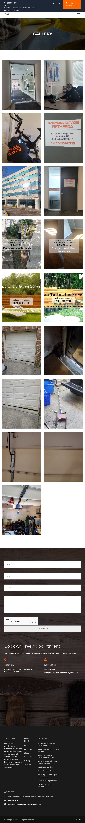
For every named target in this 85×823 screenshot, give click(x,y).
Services (27, 764)
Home (26, 745)
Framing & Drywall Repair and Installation (48, 762)
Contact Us (28, 757)
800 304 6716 (12, 3)
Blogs (26, 753)
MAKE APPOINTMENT (72, 4)
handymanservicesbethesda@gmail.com (61, 672)
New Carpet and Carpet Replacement (47, 776)
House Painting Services (47, 771)
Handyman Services (45, 767)
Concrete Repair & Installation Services (46, 756)
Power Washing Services (47, 781)
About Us (28, 749)
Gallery (27, 761)
